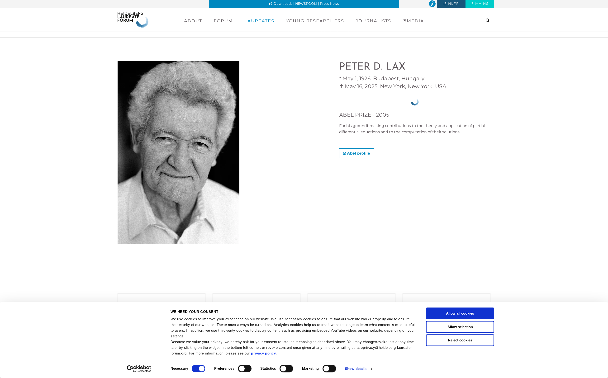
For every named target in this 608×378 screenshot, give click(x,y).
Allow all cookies (460, 313)
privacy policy (263, 353)
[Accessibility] (432, 4)
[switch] (245, 368)
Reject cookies (460, 340)
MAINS (481, 3)
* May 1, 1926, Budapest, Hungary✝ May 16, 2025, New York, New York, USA (392, 82)
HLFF (453, 3)
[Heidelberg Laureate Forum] (133, 19)
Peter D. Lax (372, 67)
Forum (223, 21)
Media (414, 21)
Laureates (259, 21)
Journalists (373, 21)
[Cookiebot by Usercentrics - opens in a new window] (139, 368)
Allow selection (460, 327)
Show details (355, 369)
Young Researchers (315, 21)
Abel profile (358, 153)
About (193, 21)
